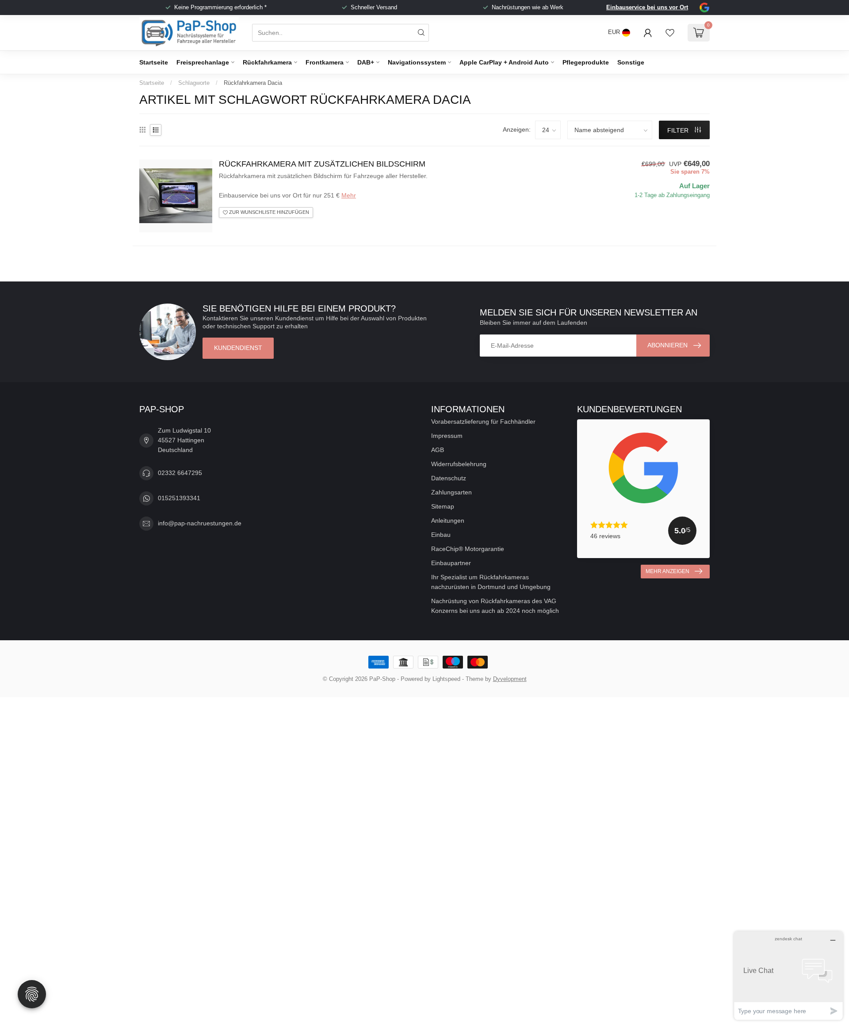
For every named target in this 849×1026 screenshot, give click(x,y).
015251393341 (179, 498)
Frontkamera (325, 62)
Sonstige (630, 62)
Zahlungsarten (451, 492)
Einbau (441, 534)
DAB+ (365, 62)
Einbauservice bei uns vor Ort (647, 7)
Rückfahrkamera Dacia (253, 83)
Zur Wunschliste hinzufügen (268, 212)
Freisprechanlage (202, 62)
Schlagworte (194, 83)
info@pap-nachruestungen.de (199, 523)
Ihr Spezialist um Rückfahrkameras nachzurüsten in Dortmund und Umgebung (491, 582)
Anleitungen (447, 520)
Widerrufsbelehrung (458, 463)
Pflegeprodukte (585, 62)
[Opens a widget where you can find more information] (788, 975)
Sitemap (442, 506)
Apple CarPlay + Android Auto (504, 62)
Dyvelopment (510, 679)
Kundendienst (238, 347)
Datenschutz (448, 478)
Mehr (348, 195)
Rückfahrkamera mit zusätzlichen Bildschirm (322, 164)
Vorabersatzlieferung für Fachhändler (483, 421)
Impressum (447, 435)
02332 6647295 (180, 472)
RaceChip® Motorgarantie (467, 548)
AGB (437, 449)
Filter (678, 130)
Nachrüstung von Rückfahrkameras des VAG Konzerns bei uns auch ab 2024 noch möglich (495, 605)
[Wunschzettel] (669, 33)
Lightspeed (446, 679)
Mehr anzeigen (667, 571)
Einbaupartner (451, 562)
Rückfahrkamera (267, 62)
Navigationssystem (417, 62)
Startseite (153, 62)
